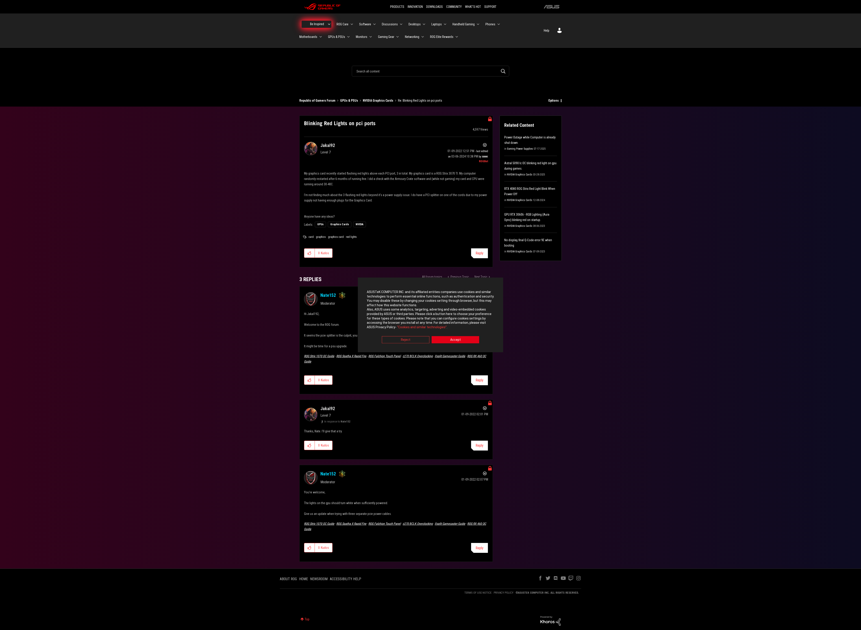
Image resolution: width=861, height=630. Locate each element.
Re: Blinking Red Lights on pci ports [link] (420, 100)
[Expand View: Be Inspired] (329, 24)
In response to (337, 421)
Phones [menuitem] (490, 24)
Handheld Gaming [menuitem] (463, 24)
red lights (351, 236)
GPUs (320, 224)
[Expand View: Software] (374, 24)
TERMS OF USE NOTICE (477, 592)
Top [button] (307, 619)
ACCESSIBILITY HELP (345, 579)
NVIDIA (359, 224)
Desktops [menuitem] (415, 24)
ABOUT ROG (288, 579)
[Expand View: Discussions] (401, 24)
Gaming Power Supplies (520, 148)
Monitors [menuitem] (361, 37)
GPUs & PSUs (349, 100)
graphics (321, 236)
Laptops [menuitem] (436, 24)
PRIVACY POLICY (503, 592)
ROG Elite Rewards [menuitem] (441, 37)
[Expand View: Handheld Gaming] (478, 24)
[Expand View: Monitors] (370, 37)
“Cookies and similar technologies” (422, 327)
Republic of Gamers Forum (317, 100)
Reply (479, 253)
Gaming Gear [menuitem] (386, 37)
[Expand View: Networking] (422, 37)
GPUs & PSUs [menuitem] (336, 37)
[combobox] (430, 71)
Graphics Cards (339, 224)
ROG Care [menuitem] (342, 24)
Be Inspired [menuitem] (317, 24)
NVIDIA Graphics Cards (378, 100)
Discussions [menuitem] (390, 24)
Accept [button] (455, 340)
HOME (303, 579)
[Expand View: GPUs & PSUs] (348, 37)
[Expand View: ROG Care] (352, 24)
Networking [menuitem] (412, 37)
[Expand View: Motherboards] (320, 37)
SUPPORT (490, 7)
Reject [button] (405, 340)
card (311, 236)
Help (546, 30)
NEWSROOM (319, 579)
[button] (309, 253)
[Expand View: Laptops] (445, 24)
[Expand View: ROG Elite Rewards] (456, 37)
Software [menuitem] (365, 24)
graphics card (336, 236)
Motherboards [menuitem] (308, 37)
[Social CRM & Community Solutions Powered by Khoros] (550, 620)
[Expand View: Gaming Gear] (397, 37)
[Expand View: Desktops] (424, 24)
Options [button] (553, 100)
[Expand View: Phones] (498, 24)
